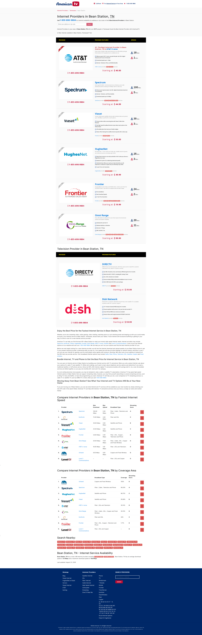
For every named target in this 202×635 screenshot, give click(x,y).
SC (108, 611)
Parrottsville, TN (137, 544)
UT (100, 613)
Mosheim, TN (98, 544)
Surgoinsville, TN (90, 547)
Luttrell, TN (70, 544)
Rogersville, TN (62, 547)
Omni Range (101, 215)
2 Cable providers (99, 556)
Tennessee (73, 10)
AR (101, 602)
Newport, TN (128, 544)
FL (112, 602)
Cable (107, 354)
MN (104, 607)
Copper (135, 354)
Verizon (65, 583)
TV (100, 578)
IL (102, 605)
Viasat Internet (67, 578)
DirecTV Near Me (87, 592)
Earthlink (101, 592)
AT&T (64, 587)
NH (107, 609)
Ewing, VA (104, 541)
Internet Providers (62, 10)
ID (101, 605)
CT (109, 602)
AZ (103, 602)
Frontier (99, 184)
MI (102, 607)
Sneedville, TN (80, 547)
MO (107, 607)
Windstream (102, 580)
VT (104, 613)
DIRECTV (107, 264)
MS (109, 607)
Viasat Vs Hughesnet (105, 618)
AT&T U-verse (112, 49)
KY (107, 605)
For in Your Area (113, 3)
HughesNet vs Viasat (69, 580)
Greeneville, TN (112, 541)
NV (113, 609)
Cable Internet (86, 583)
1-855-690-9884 (130, 3)
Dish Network (109, 299)
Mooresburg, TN (118, 547)
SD (110, 611)
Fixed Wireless (103, 595)
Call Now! (98, 3)
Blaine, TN (78, 541)
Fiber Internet (86, 580)
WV (111, 613)
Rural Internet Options (105, 615)
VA (102, 613)
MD (114, 605)
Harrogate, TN (121, 541)
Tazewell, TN (99, 547)
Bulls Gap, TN (86, 541)
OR (104, 611)
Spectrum (100, 82)
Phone (115, 354)
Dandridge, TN (96, 541)
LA (109, 605)
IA (99, 605)
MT (112, 607)
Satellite (129, 354)
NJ (108, 609)
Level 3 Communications (119, 343)
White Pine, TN (108, 547)
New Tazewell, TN (118, 544)
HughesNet (101, 148)
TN (112, 611)
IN (104, 605)
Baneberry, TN (70, 541)
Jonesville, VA (61, 544)
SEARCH (119, 582)
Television (120, 354)
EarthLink (66, 343)
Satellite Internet (87, 576)
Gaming (65, 590)
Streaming (85, 590)
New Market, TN (107, 544)
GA (100, 604)
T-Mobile (101, 583)
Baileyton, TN (61, 541)
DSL (125, 354)
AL (99, 602)
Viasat (98, 113)
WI (108, 613)
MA (111, 605)
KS (106, 605)
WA (106, 613)
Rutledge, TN (71, 547)
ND (102, 609)
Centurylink (85, 587)
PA (106, 611)
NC (100, 609)
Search (89, 24)
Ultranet (106, 343)
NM (110, 609)
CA (105, 602)
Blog (64, 576)
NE (104, 609)
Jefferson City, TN (132, 541)
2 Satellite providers (108, 556)
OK (102, 611)
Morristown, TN (89, 544)
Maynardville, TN (78, 544)
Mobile (101, 585)
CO (107, 602)
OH (100, 611)
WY (113, 613)
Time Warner (103, 590)
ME (100, 607)
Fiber (110, 354)
